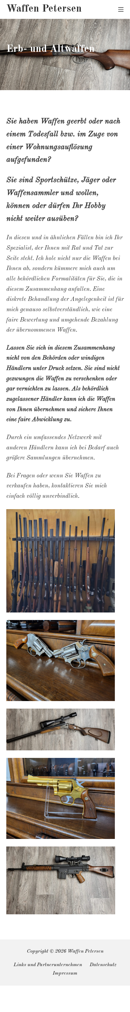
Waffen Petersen (85, 951)
